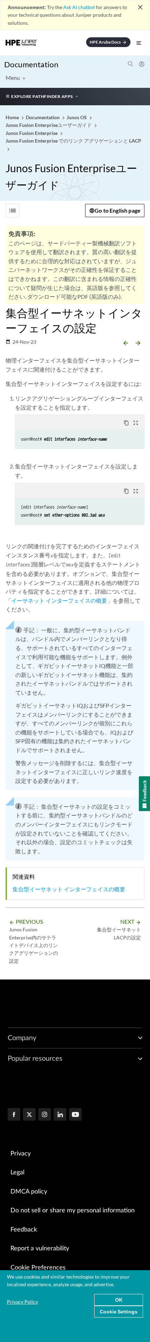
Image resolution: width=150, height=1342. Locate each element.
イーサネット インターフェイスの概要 (59, 600)
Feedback (23, 1230)
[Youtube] (75, 1115)
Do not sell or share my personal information (72, 1210)
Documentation (31, 64)
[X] (29, 1115)
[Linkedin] (60, 1115)
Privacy (20, 1154)
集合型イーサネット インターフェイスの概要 (69, 889)
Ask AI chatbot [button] (79, 7)
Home (13, 117)
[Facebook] (14, 1115)
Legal (17, 1172)
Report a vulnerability (39, 1248)
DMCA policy (28, 1192)
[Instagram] (44, 1115)
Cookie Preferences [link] (38, 1268)
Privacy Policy (22, 1301)
